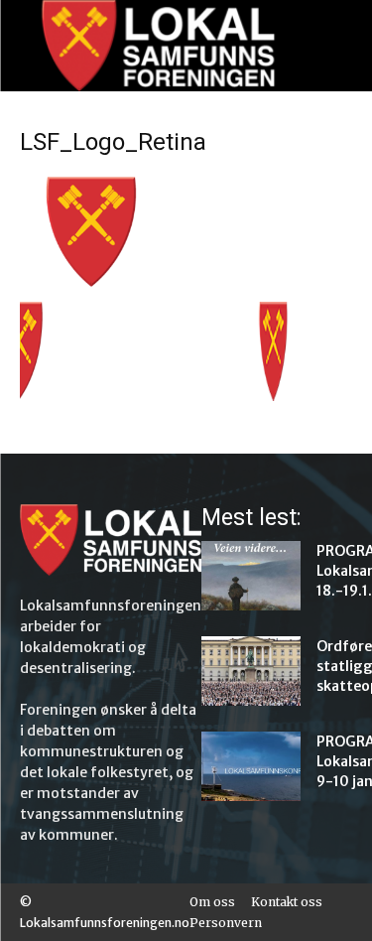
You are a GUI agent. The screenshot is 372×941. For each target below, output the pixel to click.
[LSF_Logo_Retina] (186, 281)
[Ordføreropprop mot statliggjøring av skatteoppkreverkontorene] (251, 671)
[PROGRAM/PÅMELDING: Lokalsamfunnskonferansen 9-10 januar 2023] (251, 766)
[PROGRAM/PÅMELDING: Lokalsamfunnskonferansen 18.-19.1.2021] (251, 575)
